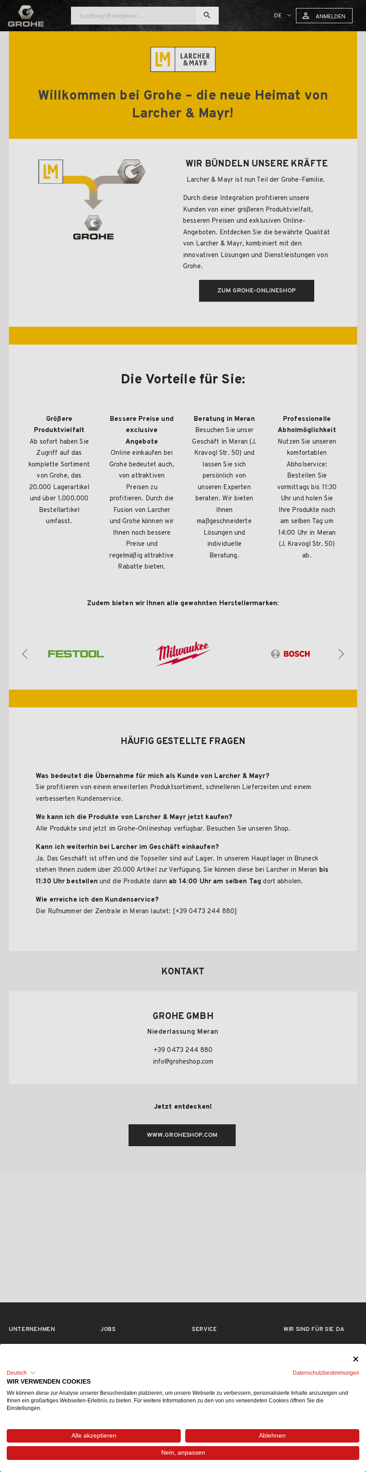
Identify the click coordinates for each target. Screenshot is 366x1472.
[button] (21, 1373)
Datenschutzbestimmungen (326, 1373)
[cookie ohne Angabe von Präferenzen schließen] (355, 1359)
